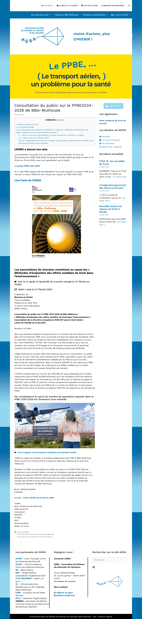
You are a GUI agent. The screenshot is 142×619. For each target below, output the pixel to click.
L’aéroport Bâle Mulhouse (66, 15)
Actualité (48, 6)
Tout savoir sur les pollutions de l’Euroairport (34, 537)
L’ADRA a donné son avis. (27, 124)
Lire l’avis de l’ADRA (25, 127)
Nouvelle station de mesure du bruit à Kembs (110, 209)
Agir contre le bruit (119, 15)
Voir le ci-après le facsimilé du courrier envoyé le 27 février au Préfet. (51, 135)
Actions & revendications (94, 15)
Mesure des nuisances (113, 6)
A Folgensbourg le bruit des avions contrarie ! (112, 186)
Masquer (60, 120)
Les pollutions (90, 6)
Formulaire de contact (64, 581)
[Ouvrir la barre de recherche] (129, 5)
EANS (18, 593)
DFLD (18, 598)
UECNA (19, 564)
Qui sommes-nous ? (40, 15)
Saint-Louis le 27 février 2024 (33, 138)
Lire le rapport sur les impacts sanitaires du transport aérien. (47, 452)
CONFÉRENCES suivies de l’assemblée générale (35, 534)
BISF (18, 573)
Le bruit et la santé (68, 6)
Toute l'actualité (23, 532)
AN (17, 570)
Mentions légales (105, 617)
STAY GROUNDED (24, 578)
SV (17, 584)
